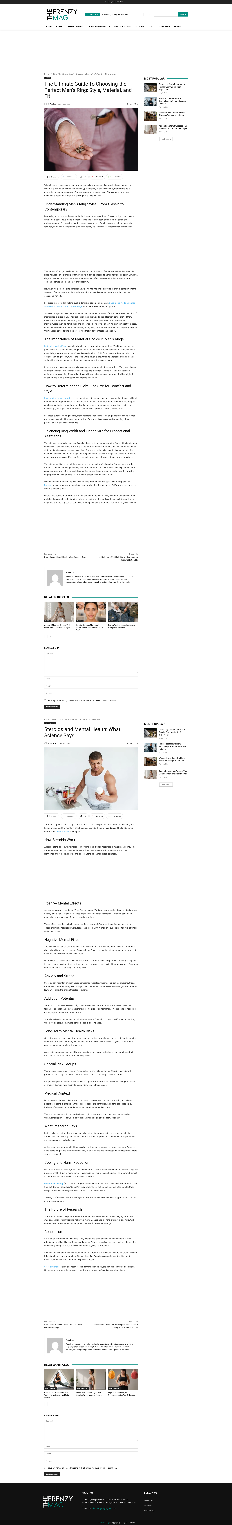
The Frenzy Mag (103, 1522)
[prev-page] (46, 636)
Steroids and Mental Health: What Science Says (65, 557)
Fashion (54, 74)
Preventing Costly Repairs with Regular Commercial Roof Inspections (172, 87)
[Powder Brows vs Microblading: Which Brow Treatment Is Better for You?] (91, 612)
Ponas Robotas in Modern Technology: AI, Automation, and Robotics (172, 101)
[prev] (145, 14)
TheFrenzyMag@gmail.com (104, 1508)
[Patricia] (46, 104)
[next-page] (50, 636)
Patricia (53, 104)
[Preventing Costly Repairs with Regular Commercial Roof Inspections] (150, 87)
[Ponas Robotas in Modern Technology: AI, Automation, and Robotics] (150, 101)
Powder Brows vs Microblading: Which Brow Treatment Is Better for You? (89, 627)
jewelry (47, 485)
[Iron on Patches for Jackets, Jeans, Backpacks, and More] (123, 612)
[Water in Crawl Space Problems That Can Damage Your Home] (150, 116)
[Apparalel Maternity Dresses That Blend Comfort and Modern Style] (59, 612)
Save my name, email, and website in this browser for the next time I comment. (82, 700)
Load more (165, 139)
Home (46, 74)
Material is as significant (55, 346)
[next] (149, 14)
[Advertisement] (116, 50)
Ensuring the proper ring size (58, 398)
